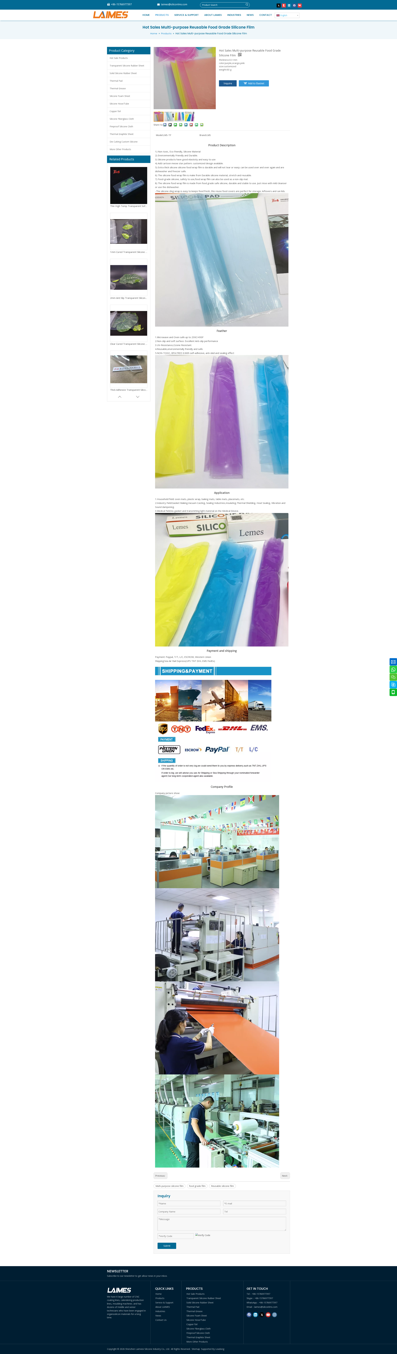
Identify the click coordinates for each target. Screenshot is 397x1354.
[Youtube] (268, 1314)
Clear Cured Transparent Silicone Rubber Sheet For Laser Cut (128, 250)
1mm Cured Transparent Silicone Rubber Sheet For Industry (128, 388)
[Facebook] (294, 5)
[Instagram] (274, 1314)
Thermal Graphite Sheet (122, 134)
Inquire (228, 83)
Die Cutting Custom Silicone (124, 141)
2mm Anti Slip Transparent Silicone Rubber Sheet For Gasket (128, 204)
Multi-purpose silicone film (169, 1185)
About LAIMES (162, 1306)
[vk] (300, 5)
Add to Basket (256, 83)
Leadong (219, 1348)
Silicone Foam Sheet (120, 96)
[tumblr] (284, 5)
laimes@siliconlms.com (174, 4)
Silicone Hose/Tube (119, 103)
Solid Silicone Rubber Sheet (123, 73)
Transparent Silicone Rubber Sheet (127, 65)
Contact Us (161, 1319)
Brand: (202, 135)
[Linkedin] (289, 5)
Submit (166, 1245)
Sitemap (196, 1348)
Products (159, 1298)
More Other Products (120, 149)
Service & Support (164, 1302)
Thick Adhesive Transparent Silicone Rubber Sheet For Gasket (128, 296)
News (158, 1315)
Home (158, 1293)
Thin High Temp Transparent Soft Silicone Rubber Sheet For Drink (128, 342)
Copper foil (115, 111)
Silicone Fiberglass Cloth (122, 118)
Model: (159, 135)
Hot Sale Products (119, 58)
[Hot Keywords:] (247, 4)
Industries (160, 1311)
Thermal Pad (116, 80)
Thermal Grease (118, 88)
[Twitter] (279, 5)
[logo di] (119, 1290)
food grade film (197, 1185)
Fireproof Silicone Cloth (121, 126)
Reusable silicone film (222, 1185)
